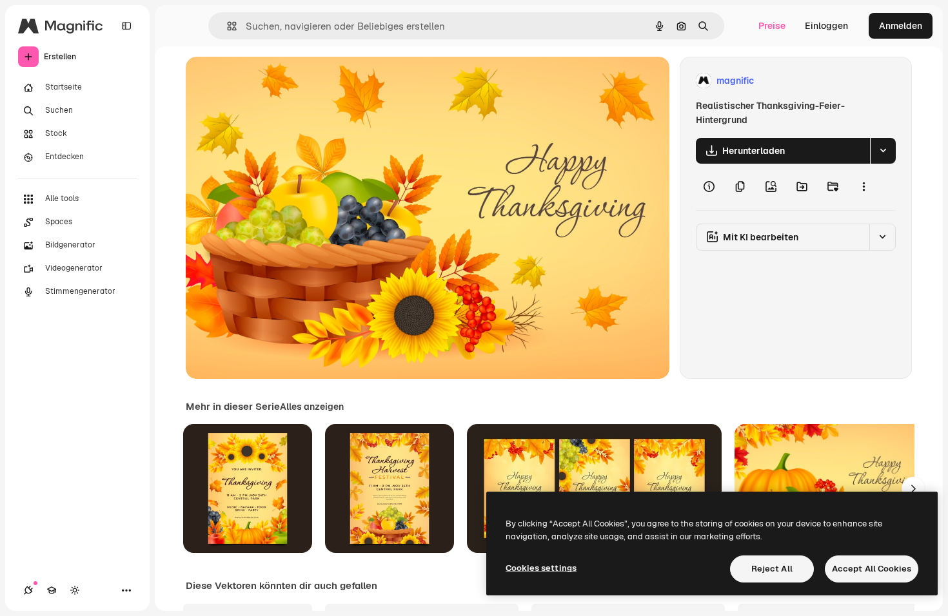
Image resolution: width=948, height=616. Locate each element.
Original (268, 81)
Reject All (772, 568)
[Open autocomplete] (226, 26)
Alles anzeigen (312, 406)
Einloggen (826, 26)
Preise (771, 26)
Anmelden (900, 26)
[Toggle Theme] (74, 590)
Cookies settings (541, 568)
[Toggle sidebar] (126, 25)
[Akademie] (51, 590)
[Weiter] (913, 488)
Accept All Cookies (871, 568)
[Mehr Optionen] (863, 187)
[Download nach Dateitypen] (883, 151)
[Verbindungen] (28, 590)
